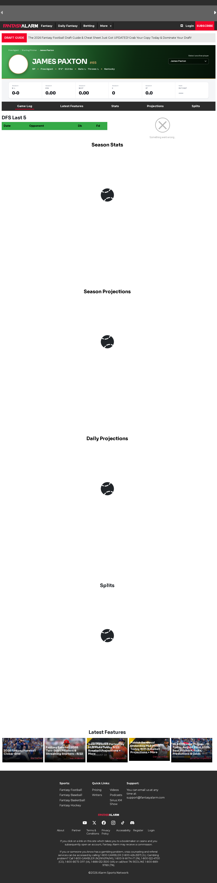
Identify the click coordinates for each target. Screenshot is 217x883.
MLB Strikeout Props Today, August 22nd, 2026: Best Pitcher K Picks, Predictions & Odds (191, 749)
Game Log (24, 106)
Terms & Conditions (92, 832)
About (60, 830)
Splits (196, 106)
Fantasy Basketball (72, 800)
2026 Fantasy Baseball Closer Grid (20, 752)
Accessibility (123, 830)
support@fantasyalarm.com (146, 797)
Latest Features (71, 106)
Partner (76, 830)
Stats (115, 106)
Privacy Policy (106, 832)
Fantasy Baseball (71, 795)
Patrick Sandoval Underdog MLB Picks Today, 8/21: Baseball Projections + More (145, 747)
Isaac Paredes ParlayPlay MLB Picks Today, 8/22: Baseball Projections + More (106, 749)
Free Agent (13, 50)
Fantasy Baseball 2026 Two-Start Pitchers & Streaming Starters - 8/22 (64, 751)
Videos (114, 790)
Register (138, 830)
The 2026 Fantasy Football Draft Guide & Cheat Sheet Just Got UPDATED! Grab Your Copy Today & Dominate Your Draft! (109, 37)
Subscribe (205, 25)
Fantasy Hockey (70, 805)
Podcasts (116, 795)
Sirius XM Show (116, 802)
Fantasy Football (71, 790)
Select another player (198, 56)
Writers (97, 795)
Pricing (97, 790)
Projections (155, 106)
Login (190, 25)
